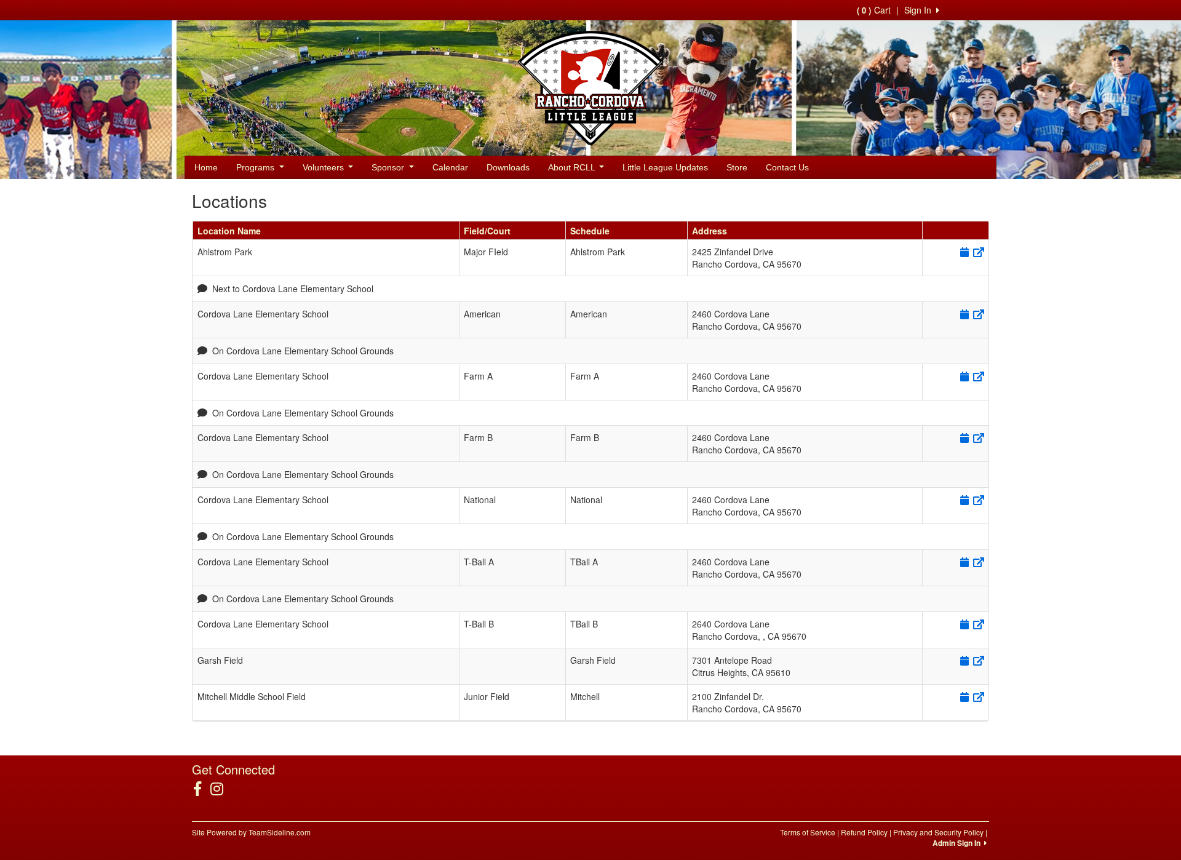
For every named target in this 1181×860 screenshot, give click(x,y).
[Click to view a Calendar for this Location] (963, 252)
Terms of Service (807, 832)
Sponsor (389, 167)
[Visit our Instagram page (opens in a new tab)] (221, 788)
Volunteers (324, 167)
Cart (874, 10)
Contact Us (787, 167)
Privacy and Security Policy (938, 832)
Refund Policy (864, 832)
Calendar (450, 167)
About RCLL (572, 167)
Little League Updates (665, 167)
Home (206, 167)
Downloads (508, 167)
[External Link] (977, 252)
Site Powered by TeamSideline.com (251, 832)
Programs (256, 167)
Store (736, 167)
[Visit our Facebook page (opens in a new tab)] (202, 788)
